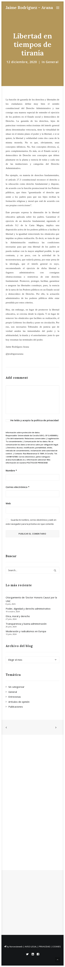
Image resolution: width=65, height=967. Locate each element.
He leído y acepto (34, 420)
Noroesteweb (16, 946)
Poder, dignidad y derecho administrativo (28, 608)
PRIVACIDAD (44, 946)
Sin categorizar (16, 686)
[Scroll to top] (57, 959)
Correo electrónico (17, 487)
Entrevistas (14, 696)
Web (8, 503)
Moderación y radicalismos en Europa (26, 631)
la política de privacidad (45, 420)
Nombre (11, 470)
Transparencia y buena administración (26, 623)
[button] (57, 7)
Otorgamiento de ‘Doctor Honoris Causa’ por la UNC (31, 599)
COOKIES (56, 946)
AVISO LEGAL (31, 946)
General (52, 62)
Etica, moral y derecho (18, 616)
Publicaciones (15, 706)
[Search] (32, 570)
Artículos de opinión (19, 701)
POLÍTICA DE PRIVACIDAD (37, 462)
